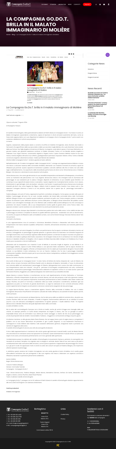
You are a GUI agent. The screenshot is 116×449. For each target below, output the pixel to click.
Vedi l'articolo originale (13, 115)
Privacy (63, 419)
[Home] (18, 4)
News (70, 4)
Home (8, 34)
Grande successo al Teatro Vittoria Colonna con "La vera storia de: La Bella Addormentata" (98, 95)
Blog (13, 34)
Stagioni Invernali (93, 77)
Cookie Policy (65, 414)
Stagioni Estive (92, 73)
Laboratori (62, 4)
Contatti (77, 4)
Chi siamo (44, 4)
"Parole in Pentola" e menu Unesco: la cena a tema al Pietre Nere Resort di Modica (97, 105)
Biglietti (87, 4)
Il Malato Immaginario (13, 392)
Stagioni (53, 4)
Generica (91, 69)
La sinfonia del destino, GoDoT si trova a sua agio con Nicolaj (97, 114)
